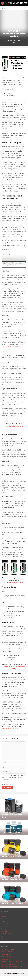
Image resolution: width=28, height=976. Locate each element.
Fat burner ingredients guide (14, 582)
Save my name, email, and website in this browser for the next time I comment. (14, 777)
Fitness (3, 921)
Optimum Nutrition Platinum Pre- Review (12, 961)
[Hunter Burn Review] (14, 858)
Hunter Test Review (7, 956)
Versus (3, 936)
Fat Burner (4, 919)
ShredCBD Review (6, 951)
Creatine (3, 916)
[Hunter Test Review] (14, 881)
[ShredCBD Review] (14, 833)
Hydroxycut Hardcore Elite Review (11, 964)
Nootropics (4, 929)
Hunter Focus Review (7, 959)
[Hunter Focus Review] (14, 905)
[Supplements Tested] (14, 3)
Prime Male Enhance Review (9, 949)
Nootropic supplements (14, 346)
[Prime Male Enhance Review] (14, 818)
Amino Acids (4, 914)
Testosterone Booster (7, 934)
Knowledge (4, 926)
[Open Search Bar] (26, 8)
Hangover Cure (5, 924)
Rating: (4, 784)
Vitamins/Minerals (6, 939)
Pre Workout (4, 931)
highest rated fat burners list (10, 728)
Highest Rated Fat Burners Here (14, 426)
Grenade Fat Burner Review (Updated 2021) (13, 966)
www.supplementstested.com (16, 973)
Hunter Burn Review (7, 954)
